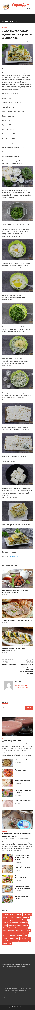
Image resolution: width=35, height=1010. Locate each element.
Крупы (5, 917)
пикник (5, 938)
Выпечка (5, 914)
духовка (5, 933)
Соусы (11, 928)
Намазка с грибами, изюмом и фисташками (23, 887)
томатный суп (26, 941)
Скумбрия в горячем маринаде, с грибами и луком (14, 649)
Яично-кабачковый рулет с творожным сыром (22, 857)
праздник (23, 938)
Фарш (4, 930)
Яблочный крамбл (21, 760)
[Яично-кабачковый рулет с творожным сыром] (7, 862)
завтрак (12, 933)
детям (28, 930)
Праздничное (24, 922)
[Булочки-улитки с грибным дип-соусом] (7, 872)
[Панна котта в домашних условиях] (7, 796)
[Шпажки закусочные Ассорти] (7, 902)
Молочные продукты (9, 920)
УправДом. (21, 4)
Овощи (24, 920)
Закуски (4, 27)
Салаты (25, 925)
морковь (12, 935)
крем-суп (5, 935)
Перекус (5, 922)
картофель (25, 933)
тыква (5, 943)
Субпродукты (19, 928)
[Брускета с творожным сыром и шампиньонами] (17, 829)
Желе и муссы (27, 914)
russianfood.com (14, 556)
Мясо (18, 920)
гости (17, 930)
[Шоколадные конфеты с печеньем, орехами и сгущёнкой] (17, 588)
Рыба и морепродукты (14, 925)
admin (13, 41)
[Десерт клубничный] (17, 736)
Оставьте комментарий (22, 41)
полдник (11, 938)
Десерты (4, 738)
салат (14, 941)
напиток (19, 935)
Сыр (26, 928)
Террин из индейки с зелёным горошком (17, 620)
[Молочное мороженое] (7, 786)
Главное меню (10, 21)
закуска (18, 933)
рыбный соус (7, 941)
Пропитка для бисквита (23, 800)
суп (19, 941)
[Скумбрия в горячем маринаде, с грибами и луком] (17, 646)
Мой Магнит (26, 917)
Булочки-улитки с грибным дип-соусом (22, 866)
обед (25, 935)
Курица (11, 917)
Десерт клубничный (11, 740)
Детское (19, 914)
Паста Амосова (20, 770)
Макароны (18, 917)
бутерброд (11, 930)
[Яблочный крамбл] (7, 766)
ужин (10, 943)
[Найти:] (17, 708)
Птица (5, 925)
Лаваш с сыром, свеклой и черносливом (23, 877)
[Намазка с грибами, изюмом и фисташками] (7, 892)
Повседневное (14, 922)
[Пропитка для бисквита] (7, 807)
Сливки (5, 928)
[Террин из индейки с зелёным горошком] (17, 618)
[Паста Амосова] (7, 776)
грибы (23, 930)
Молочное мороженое (23, 780)
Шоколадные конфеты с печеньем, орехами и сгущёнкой (15, 591)
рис (29, 938)
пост (17, 938)
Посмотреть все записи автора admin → (22, 687)
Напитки (4, 831)
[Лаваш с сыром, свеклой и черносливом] (7, 882)
